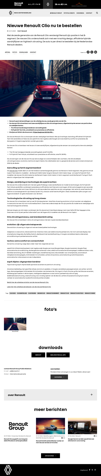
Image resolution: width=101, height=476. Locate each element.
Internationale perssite (18, 374)
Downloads (23, 52)
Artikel (7, 52)
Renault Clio (65, 293)
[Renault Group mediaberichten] (18, 4)
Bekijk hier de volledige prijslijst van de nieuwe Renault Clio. (28, 282)
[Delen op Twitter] (91, 52)
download (15, 330)
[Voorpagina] (7, 13)
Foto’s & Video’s (69, 13)
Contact (89, 13)
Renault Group (56, 13)
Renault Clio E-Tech (77, 293)
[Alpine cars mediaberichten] (34, 4)
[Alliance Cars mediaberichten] (79, 4)
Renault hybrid (90, 293)
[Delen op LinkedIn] (95, 52)
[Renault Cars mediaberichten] (48, 4)
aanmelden (58, 377)
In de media (80, 13)
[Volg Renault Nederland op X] (92, 470)
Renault (24, 31)
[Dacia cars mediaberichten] (61, 4)
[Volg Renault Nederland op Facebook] (89, 470)
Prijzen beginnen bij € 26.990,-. (43, 132)
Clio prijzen (32, 293)
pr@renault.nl (14, 371)
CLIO (19, 31)
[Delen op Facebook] (88, 52)
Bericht (38, 355)
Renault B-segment (53, 293)
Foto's (14, 52)
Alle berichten (49, 456)
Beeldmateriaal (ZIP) (58, 355)
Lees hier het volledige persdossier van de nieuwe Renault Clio (29, 287)
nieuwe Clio (13, 170)
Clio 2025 (13, 293)
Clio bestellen (22, 293)
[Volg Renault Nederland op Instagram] (95, 470)
